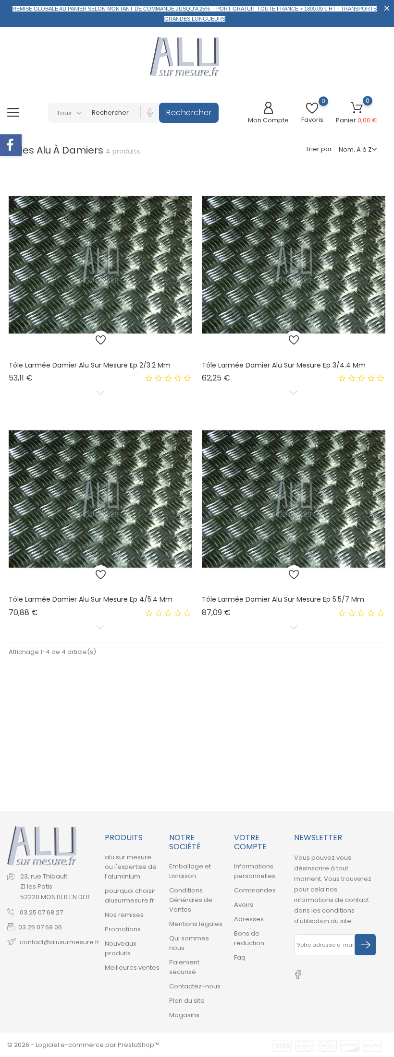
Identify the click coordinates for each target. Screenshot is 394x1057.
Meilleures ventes (132, 967)
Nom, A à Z (355, 149)
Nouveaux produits (120, 948)
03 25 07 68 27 (40, 912)
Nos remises (124, 914)
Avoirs (243, 904)
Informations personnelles (254, 871)
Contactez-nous (195, 986)
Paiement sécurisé (184, 967)
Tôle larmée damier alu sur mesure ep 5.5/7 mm (283, 599)
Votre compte (250, 842)
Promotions (123, 929)
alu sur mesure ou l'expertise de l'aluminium (131, 867)
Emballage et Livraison (190, 871)
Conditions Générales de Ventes (190, 900)
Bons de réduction (249, 938)
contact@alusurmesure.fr (59, 942)
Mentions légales (195, 923)
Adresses (249, 919)
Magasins (184, 1015)
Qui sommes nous (189, 943)
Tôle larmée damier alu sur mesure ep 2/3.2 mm (90, 365)
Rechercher (188, 112)
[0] (312, 108)
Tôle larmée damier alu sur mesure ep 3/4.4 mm (284, 365)
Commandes (255, 890)
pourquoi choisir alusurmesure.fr (130, 895)
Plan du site (187, 1000)
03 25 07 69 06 (40, 927)
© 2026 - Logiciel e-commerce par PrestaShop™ (83, 1044)
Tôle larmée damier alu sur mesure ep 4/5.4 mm (90, 599)
